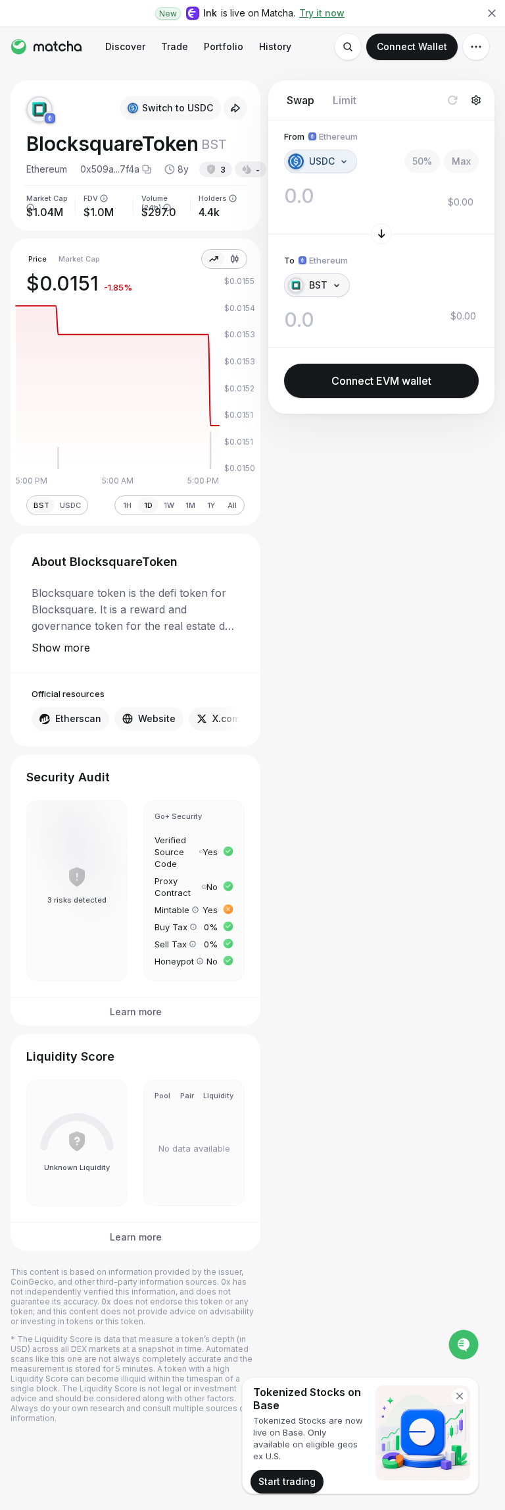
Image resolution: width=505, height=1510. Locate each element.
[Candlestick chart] (234, 259)
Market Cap (79, 259)
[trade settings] (476, 100)
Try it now (322, 13)
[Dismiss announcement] (491, 13)
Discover (125, 46)
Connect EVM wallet (381, 380)
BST (41, 505)
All (232, 505)
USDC (70, 505)
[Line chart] (213, 259)
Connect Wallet (412, 46)
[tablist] (321, 100)
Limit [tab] (344, 100)
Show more (61, 647)
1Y (211, 505)
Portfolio (223, 46)
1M (190, 505)
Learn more (136, 1011)
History (275, 46)
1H (127, 505)
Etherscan (78, 718)
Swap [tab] (300, 100)
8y (183, 169)
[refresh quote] (452, 100)
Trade (174, 46)
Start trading (287, 1481)
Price (37, 259)
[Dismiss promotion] (460, 1396)
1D (148, 505)
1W (169, 505)
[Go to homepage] (46, 47)
